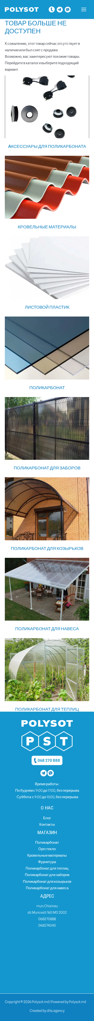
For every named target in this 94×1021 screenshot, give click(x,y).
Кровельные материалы (47, 855)
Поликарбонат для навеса (47, 888)
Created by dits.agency (47, 1011)
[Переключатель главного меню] (83, 9)
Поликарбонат (47, 842)
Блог (47, 818)
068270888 (47, 919)
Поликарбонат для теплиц (47, 868)
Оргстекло (47, 849)
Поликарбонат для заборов (47, 875)
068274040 (47, 925)
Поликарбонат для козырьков (47, 881)
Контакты (47, 824)
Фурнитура (47, 862)
